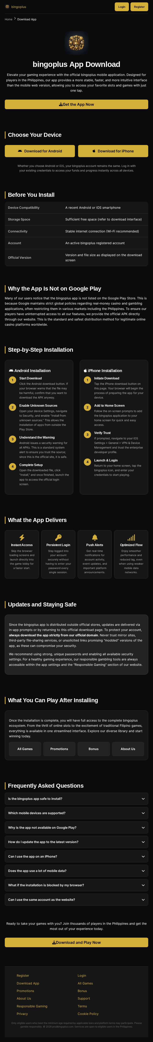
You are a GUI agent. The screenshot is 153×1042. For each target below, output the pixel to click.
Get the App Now (78, 104)
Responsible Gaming (32, 1006)
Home (8, 19)
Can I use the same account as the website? (41, 900)
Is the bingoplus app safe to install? (35, 799)
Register (139, 6)
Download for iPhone (116, 151)
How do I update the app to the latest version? (43, 842)
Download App (28, 983)
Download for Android (43, 151)
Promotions (59, 749)
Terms (82, 1006)
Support (84, 998)
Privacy (22, 1014)
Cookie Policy (88, 1014)
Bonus (94, 749)
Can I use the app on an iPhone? (32, 856)
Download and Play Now (78, 942)
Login (121, 6)
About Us (128, 749)
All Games (25, 749)
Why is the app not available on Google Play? (42, 827)
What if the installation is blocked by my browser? (46, 885)
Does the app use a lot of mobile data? (37, 871)
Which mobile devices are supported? (37, 813)
